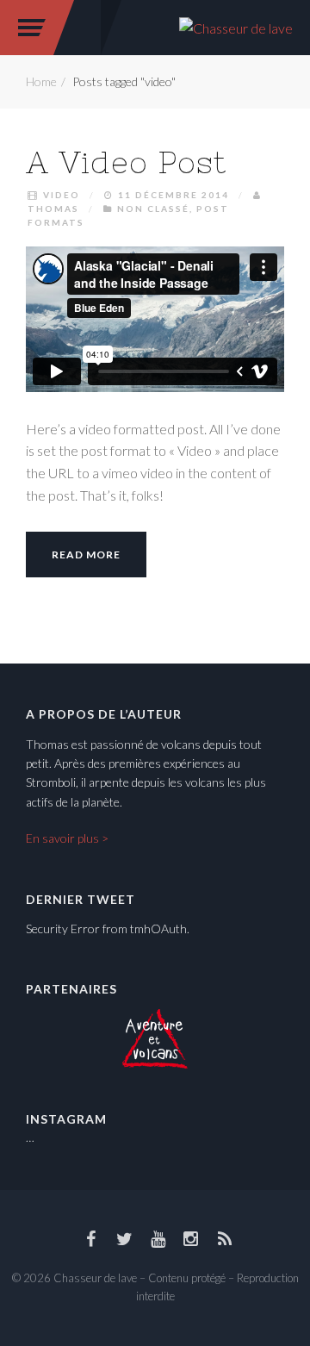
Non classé (153, 208)
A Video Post (126, 162)
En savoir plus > (67, 838)
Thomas (53, 208)
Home (41, 81)
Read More (86, 554)
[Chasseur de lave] (236, 26)
